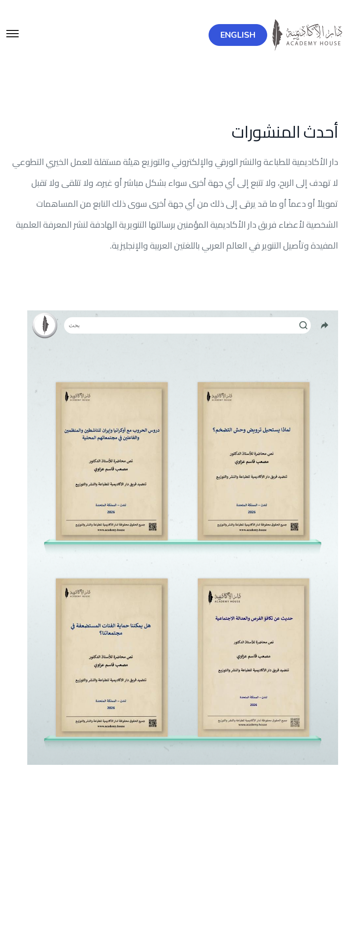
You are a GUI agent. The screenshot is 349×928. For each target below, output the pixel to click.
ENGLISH (237, 35)
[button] (12, 35)
